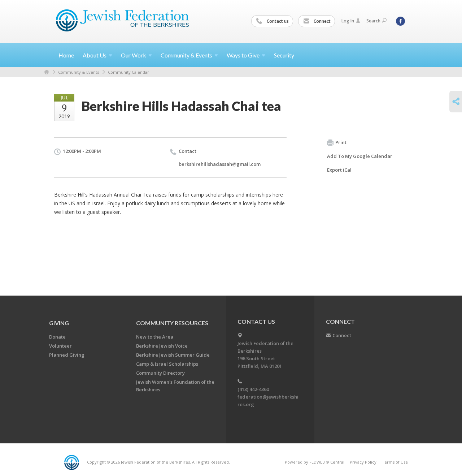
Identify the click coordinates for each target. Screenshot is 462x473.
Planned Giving (66, 355)
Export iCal (339, 170)
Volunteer (60, 346)
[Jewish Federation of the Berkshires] (122, 21)
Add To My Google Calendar (359, 156)
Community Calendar (128, 72)
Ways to (243, 55)
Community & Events (78, 72)
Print (340, 142)
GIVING (59, 322)
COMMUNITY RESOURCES (172, 322)
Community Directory (160, 373)
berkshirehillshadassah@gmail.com (220, 164)
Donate (57, 337)
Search (373, 21)
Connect (322, 21)
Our (133, 55)
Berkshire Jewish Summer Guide (173, 355)
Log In (347, 21)
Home (66, 55)
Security (284, 55)
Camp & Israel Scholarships (167, 364)
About (94, 55)
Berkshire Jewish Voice (162, 346)
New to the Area (154, 337)
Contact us (277, 21)
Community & (186, 55)
